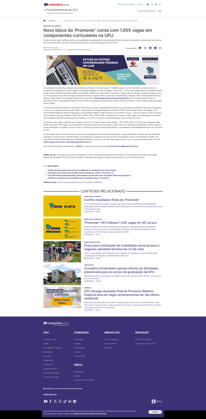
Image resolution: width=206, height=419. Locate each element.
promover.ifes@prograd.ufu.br (123, 146)
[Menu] (45, 10)
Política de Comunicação (126, 4)
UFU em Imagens (111, 339)
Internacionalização (51, 373)
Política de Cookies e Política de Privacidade (63, 388)
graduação (70, 182)
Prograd (78, 182)
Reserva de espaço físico (145, 343)
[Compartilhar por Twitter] (55, 401)
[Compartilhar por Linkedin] (70, 401)
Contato (140, 4)
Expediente (78, 339)
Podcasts (108, 348)
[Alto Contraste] (148, 4)
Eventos (77, 352)
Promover (61, 182)
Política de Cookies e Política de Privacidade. (90, 413)
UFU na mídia (79, 356)
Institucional (79, 372)
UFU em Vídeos (111, 343)
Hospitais (47, 356)
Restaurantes (48, 360)
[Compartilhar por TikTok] (65, 401)
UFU (84, 182)
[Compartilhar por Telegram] (74, 401)
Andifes (89, 182)
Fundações (47, 364)
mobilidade (97, 182)
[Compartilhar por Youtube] (45, 401)
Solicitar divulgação (143, 339)
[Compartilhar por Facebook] (50, 401)
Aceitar (155, 412)
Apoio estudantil (50, 369)
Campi (46, 343)
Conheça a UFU (49, 339)
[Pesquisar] (160, 11)
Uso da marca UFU (51, 377)
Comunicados (79, 348)
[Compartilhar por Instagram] (60, 401)
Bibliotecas (47, 352)
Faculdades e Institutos (52, 348)
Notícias (52, 21)
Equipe (77, 376)
